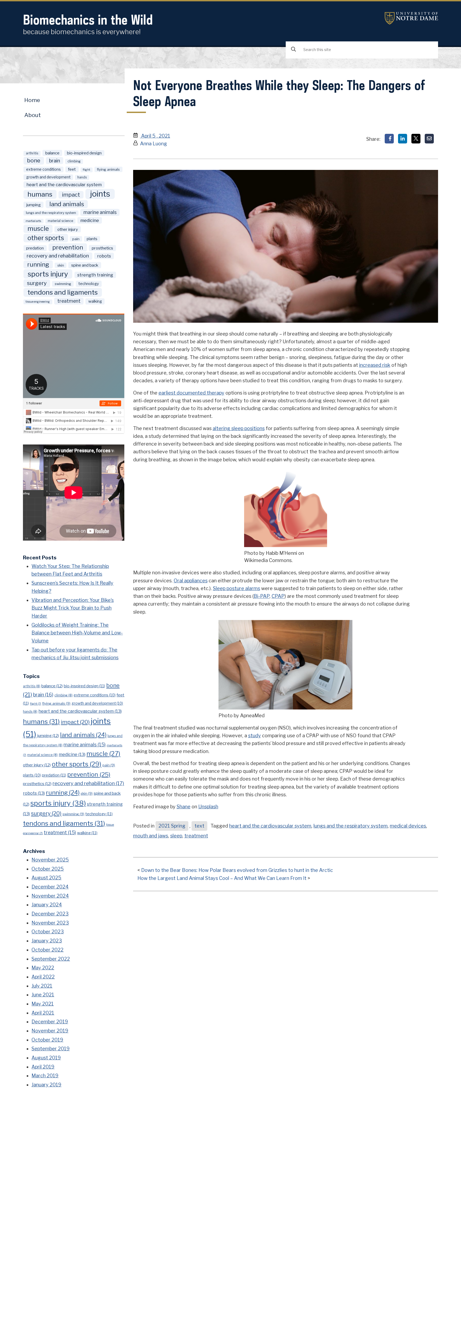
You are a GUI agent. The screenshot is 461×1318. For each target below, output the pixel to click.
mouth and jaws (150, 836)
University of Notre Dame (411, 18)
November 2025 (50, 860)
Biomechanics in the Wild (88, 19)
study (254, 735)
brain (54, 160)
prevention (67, 247)
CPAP (278, 596)
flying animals (108, 169)
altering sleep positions (239, 428)
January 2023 (46, 940)
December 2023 (50, 914)
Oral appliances (191, 580)
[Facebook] (389, 138)
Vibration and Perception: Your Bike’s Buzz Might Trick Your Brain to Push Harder (72, 608)
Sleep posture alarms (236, 588)
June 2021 (42, 994)
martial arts (33, 221)
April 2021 (42, 1013)
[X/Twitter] (415, 138)
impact (71, 194)
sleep (176, 836)
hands (82, 177)
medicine (89, 220)
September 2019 (50, 1048)
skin (60, 265)
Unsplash (208, 806)
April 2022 (43, 977)
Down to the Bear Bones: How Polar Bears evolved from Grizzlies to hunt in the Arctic (237, 870)
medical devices (408, 826)
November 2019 (49, 1031)
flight (86, 169)
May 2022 (42, 967)
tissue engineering (38, 301)
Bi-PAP (261, 596)
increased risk (374, 365)
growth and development (48, 177)
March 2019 (44, 1075)
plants (92, 239)
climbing (74, 161)
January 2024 (46, 904)
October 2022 (47, 950)
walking (95, 301)
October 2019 (47, 1040)
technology (88, 283)
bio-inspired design (84, 153)
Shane (183, 806)
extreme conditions (43, 169)
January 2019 (46, 1084)
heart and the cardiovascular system (270, 826)
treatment (196, 836)
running (38, 264)
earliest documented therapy (191, 393)
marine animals (100, 212)
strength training (95, 275)
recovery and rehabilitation (58, 256)
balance (52, 152)
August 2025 (46, 877)
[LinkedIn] (402, 138)
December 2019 (49, 1021)
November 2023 (50, 923)
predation (35, 248)
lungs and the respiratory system (350, 826)
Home (32, 100)
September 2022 (50, 959)
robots (104, 256)
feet (72, 169)
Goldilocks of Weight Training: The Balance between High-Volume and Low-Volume (77, 633)
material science (60, 221)
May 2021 (42, 1004)
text (199, 826)
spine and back (84, 265)
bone (33, 160)
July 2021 (41, 986)
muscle (38, 228)
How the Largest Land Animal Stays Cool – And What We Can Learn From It (222, 878)
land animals (66, 204)
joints (100, 193)
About (32, 115)
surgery (37, 283)
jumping (33, 204)
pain (76, 239)
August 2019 (46, 1057)
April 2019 (42, 1067)
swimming (63, 284)
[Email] (429, 138)
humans (39, 194)
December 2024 (50, 887)
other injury (67, 229)
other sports (45, 238)
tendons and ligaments (62, 292)
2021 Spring (171, 826)
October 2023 (47, 931)
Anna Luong (153, 143)
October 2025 (47, 869)
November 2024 (50, 896)
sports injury (48, 274)
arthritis (32, 153)
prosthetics (102, 248)
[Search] (293, 49)
